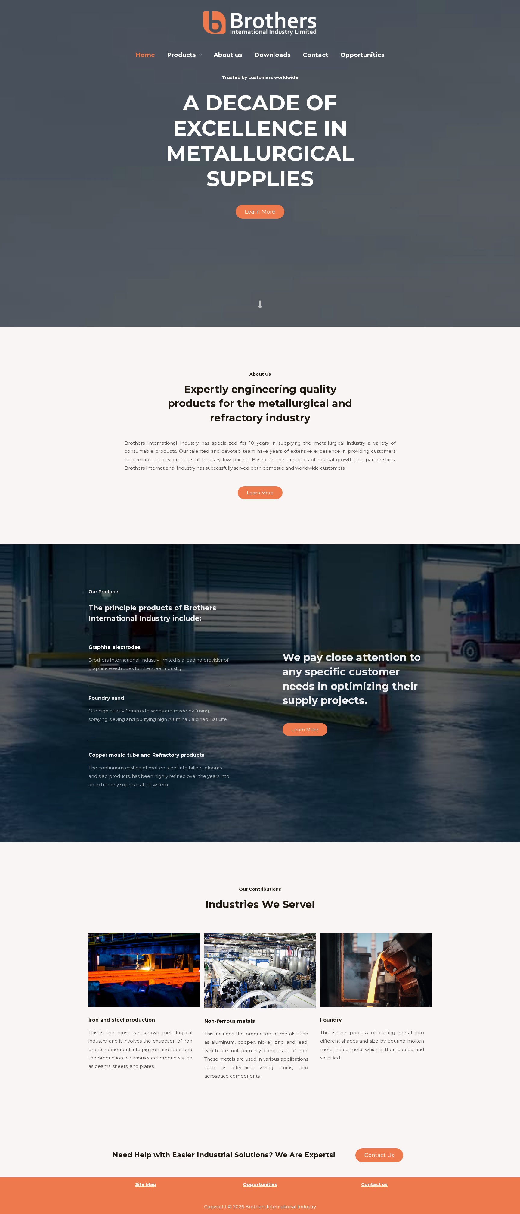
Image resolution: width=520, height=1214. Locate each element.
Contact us (374, 1184)
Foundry (331, 1020)
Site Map (145, 1184)
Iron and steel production (121, 1020)
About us (228, 54)
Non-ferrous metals (229, 1021)
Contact (315, 54)
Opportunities (362, 54)
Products (181, 54)
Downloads (272, 54)
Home (145, 54)
